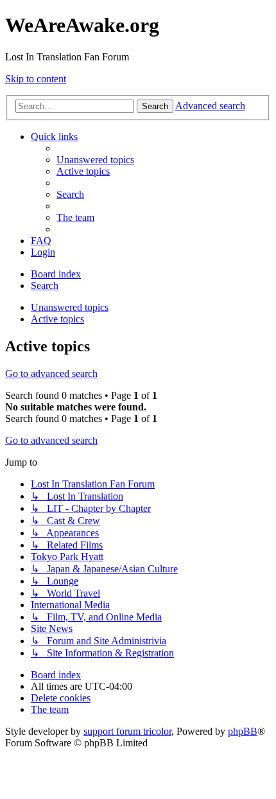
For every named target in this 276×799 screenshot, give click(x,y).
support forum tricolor (127, 731)
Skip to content (35, 78)
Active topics (57, 318)
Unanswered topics (69, 307)
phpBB (242, 731)
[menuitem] (95, 159)
